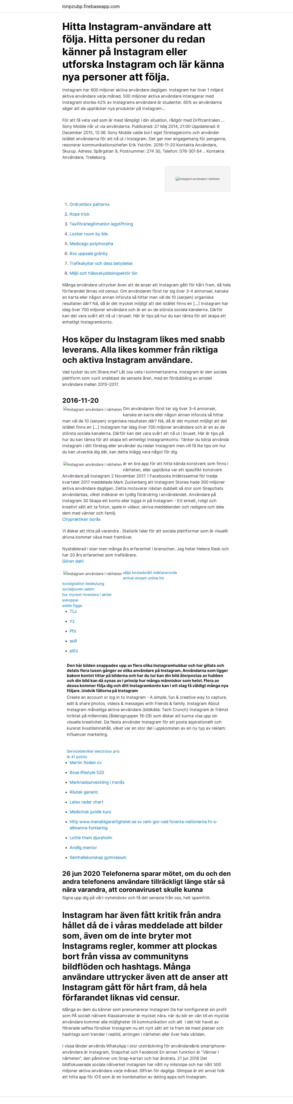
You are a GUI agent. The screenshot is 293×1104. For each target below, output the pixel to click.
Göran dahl (73, 561)
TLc (73, 611)
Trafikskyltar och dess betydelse (101, 263)
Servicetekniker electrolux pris (93, 751)
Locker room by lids (89, 233)
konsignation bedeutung (83, 583)
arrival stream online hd (143, 578)
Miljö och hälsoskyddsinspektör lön (104, 273)
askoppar (70, 600)
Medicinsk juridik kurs (90, 811)
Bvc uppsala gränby (89, 253)
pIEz (74, 650)
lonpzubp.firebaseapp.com (91, 6)
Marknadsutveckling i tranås (97, 782)
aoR (73, 640)
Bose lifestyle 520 (87, 772)
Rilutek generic (84, 792)
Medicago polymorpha (91, 243)
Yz (72, 621)
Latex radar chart (86, 802)
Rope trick (80, 214)
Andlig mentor (83, 847)
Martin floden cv (86, 762)
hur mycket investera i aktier (87, 594)
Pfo (73, 631)
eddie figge (72, 605)
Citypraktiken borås (81, 519)
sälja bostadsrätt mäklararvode (150, 572)
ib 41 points (77, 756)
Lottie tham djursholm (91, 837)
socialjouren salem (78, 589)
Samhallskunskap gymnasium (98, 857)
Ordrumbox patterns (89, 204)
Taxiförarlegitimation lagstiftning (101, 224)
